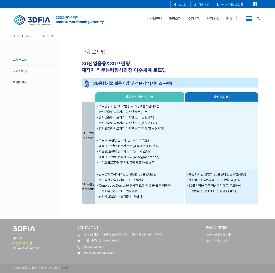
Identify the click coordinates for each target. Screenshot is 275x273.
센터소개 (17, 238)
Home (17, 36)
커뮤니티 (232, 18)
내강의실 (213, 18)
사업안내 (156, 18)
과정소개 (175, 18)
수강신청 (194, 18)
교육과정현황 (20, 71)
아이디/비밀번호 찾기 (233, 4)
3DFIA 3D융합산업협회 (219, 234)
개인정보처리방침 (22, 243)
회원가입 (204, 4)
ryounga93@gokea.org (99, 252)
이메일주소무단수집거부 (26, 248)
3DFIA (65, 267)
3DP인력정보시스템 (217, 240)
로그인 (182, 4)
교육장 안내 (20, 82)
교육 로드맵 (46, 36)
